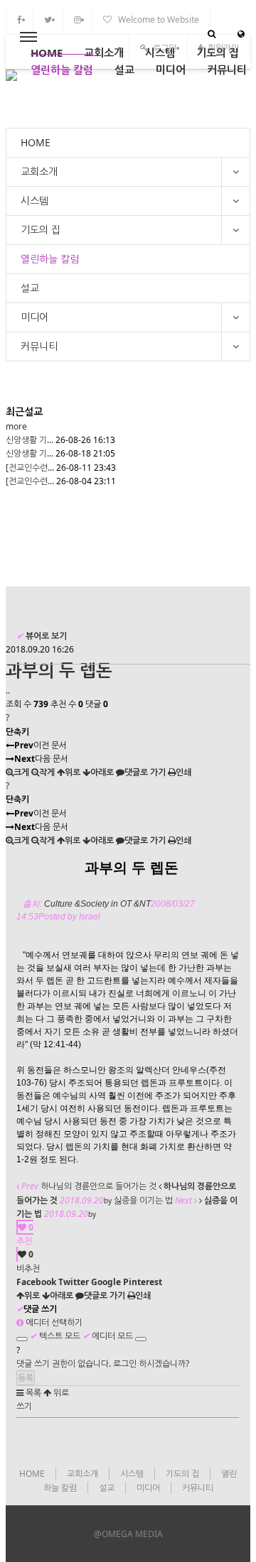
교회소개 (104, 52)
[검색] (211, 34)
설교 (124, 69)
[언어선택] (241, 34)
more (16, 426)
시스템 (160, 52)
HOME (47, 52)
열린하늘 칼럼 (62, 69)
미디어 (171, 69)
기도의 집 (217, 52)
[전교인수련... (30, 468)
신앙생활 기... (29, 440)
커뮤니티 (227, 69)
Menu (28, 37)
